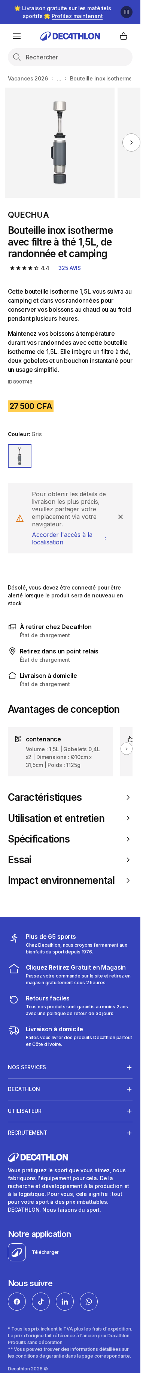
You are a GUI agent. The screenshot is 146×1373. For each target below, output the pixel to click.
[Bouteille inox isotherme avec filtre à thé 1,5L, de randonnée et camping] (60, 143)
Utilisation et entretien (56, 818)
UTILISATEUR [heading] (25, 1111)
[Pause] (127, 12)
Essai (19, 859)
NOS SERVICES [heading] (27, 1067)
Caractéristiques (45, 797)
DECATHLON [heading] (24, 1089)
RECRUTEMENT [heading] (28, 1132)
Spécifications (39, 839)
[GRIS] (20, 456)
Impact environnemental (61, 880)
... (59, 78)
